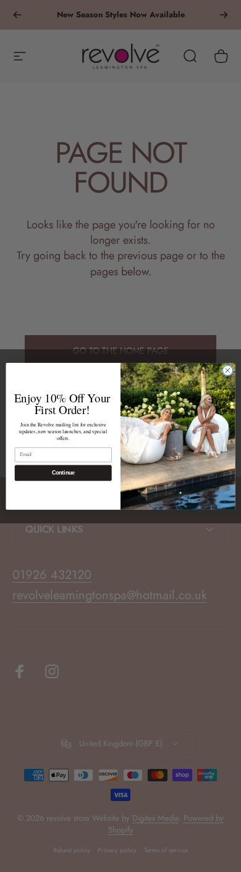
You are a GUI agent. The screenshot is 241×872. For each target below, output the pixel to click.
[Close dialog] (227, 370)
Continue (63, 473)
